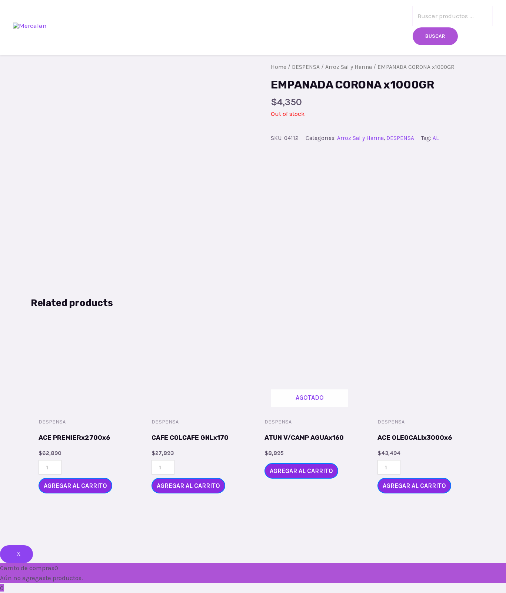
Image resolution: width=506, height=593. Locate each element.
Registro (348, 25)
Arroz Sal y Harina (348, 67)
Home (278, 67)
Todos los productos (247, 25)
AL (436, 138)
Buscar (435, 36)
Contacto (306, 25)
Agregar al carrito (75, 485)
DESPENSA (306, 67)
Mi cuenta (390, 25)
